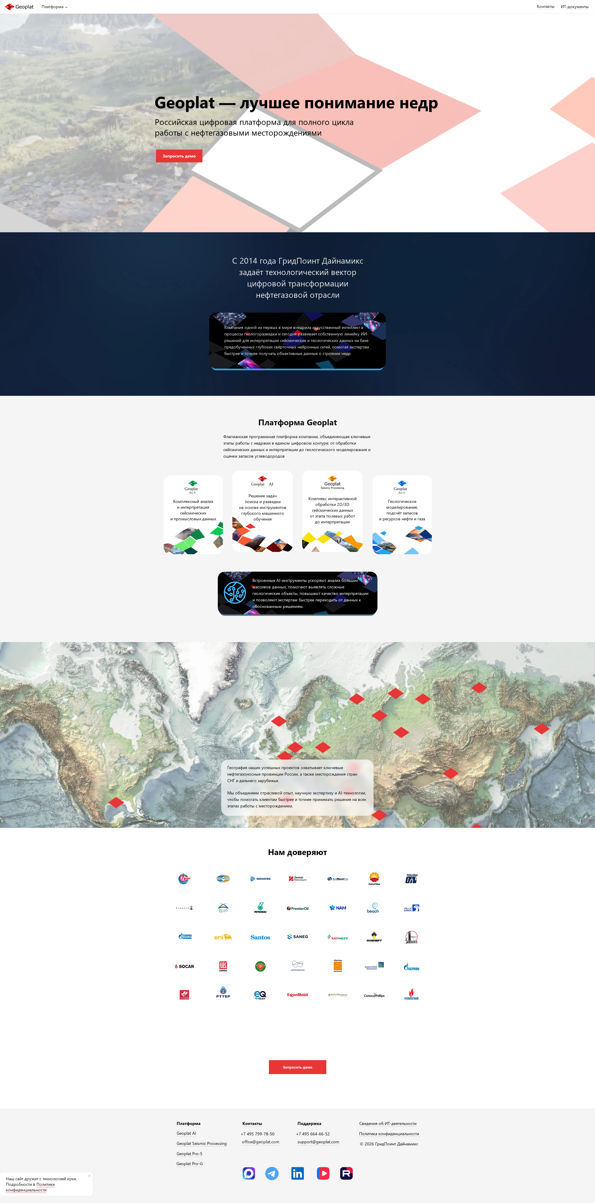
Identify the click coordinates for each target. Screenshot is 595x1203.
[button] (297, 1067)
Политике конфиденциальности (30, 1187)
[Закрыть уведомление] (89, 1175)
